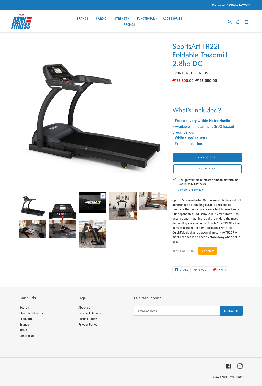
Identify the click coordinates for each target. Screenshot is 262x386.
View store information (191, 189)
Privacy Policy (87, 324)
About (23, 330)
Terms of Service (89, 313)
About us (84, 307)
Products (25, 318)
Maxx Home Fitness (232, 376)
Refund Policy (87, 318)
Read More (207, 251)
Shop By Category (31, 313)
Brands (24, 324)
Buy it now (207, 168)
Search (24, 307)
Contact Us (26, 335)
